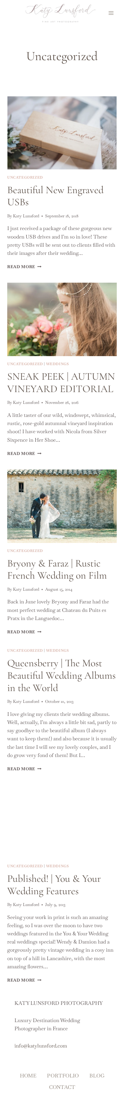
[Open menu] (111, 13)
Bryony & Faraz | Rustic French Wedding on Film (57, 569)
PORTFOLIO (63, 1075)
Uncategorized (25, 177)
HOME (28, 1075)
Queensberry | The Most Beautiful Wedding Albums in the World (61, 675)
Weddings (57, 364)
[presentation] (62, 133)
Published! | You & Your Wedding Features (54, 884)
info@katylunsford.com (40, 1045)
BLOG (96, 1075)
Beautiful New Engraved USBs (55, 196)
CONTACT (62, 1087)
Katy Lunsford (26, 216)
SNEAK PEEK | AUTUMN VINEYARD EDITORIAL (61, 382)
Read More (24, 266)
